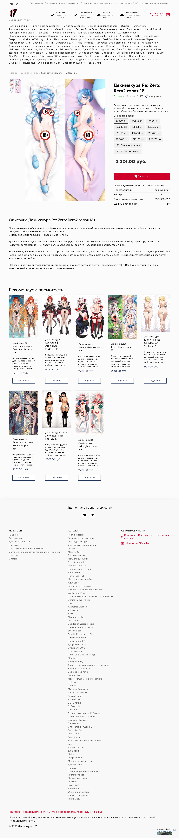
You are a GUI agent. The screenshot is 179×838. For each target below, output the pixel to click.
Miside (122, 56)
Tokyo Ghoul (94, 63)
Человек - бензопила (63, 33)
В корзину (142, 176)
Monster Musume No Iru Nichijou (140, 46)
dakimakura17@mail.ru (137, 543)
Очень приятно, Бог (48, 63)
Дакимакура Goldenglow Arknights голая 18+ (87, 445)
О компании (36, 3)
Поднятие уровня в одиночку (84, 60)
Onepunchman (137, 56)
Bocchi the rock (93, 56)
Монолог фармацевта (21, 60)
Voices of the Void (89, 53)
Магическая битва (133, 60)
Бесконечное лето (92, 46)
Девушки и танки (43, 43)
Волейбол (29, 63)
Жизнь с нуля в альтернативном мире (31, 46)
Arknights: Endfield (106, 36)
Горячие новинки (19, 26)
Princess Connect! (70, 50)
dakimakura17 (162, 190)
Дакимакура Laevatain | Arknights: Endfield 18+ (52, 344)
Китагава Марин (144, 39)
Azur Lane (42, 33)
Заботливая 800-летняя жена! (57, 56)
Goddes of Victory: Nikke (37, 39)
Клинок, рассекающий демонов (96, 33)
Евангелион (30, 56)
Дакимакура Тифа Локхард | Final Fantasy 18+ (56, 436)
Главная (13, 73)
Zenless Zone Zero (86, 29)
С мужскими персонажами (103, 26)
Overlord (152, 60)
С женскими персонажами (61, 53)
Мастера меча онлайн (21, 33)
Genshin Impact (64, 29)
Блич (89, 36)
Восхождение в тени (112, 29)
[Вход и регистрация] (151, 16)
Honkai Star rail (152, 29)
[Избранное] (162, 16)
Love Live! (14, 63)
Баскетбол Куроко (74, 63)
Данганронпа (44, 60)
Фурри (125, 26)
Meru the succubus (42, 29)
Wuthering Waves (128, 33)
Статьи (13, 559)
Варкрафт (108, 53)
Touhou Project (112, 60)
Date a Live (112, 46)
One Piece (14, 56)
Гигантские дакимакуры (46, 26)
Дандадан (110, 56)
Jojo (79, 56)
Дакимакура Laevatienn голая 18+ (121, 347)
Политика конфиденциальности (97, 3)
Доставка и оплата (55, 3)
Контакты (73, 3)
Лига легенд (134, 29)
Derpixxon (14, 39)
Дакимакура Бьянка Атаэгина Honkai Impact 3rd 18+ (23, 444)
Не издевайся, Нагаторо (68, 39)
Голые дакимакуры (74, 26)
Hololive (59, 60)
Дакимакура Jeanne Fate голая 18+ (89, 347)
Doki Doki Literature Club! (117, 39)
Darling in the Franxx (72, 36)
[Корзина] (168, 16)
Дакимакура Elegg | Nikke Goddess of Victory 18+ (152, 341)
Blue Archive (124, 50)
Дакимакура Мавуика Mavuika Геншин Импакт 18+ (22, 348)
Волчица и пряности (67, 46)
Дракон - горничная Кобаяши (26, 53)
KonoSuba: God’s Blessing (110, 43)
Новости (13, 555)
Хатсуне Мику (150, 43)
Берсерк (27, 50)
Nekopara (133, 43)
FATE (137, 36)
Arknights (125, 36)
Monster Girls (138, 26)
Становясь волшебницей (130, 53)
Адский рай (107, 50)
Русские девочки (19, 29)
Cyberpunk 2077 (65, 43)
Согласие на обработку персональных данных (142, 3)
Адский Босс (90, 50)
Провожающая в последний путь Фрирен (33, 36)
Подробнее (23, 381)
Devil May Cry (155, 53)
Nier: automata (151, 36)
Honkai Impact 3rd (19, 43)
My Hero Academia (46, 50)
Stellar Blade (92, 39)
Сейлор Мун (141, 50)
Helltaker (14, 50)
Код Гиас (156, 50)
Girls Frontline (85, 43)
